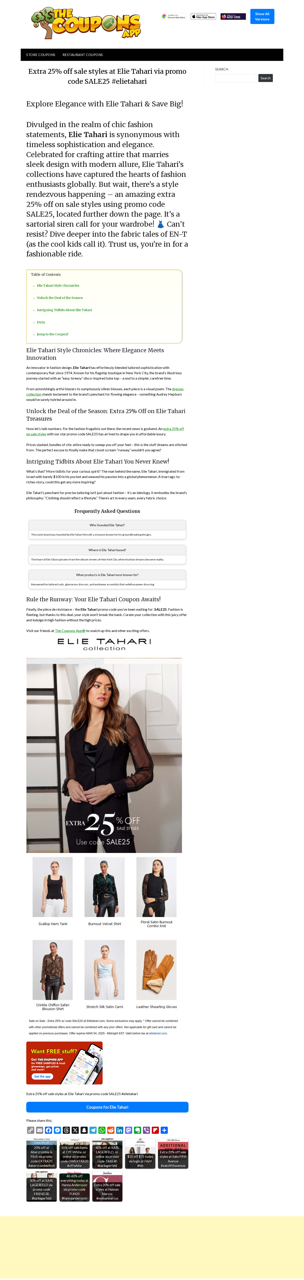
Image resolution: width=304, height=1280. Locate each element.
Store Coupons (40, 55)
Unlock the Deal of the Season (60, 298)
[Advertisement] (133, 1247)
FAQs (41, 322)
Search (221, 69)
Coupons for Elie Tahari (107, 1107)
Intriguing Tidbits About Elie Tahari (64, 310)
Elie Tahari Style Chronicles (58, 286)
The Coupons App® (70, 630)
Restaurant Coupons (83, 55)
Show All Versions (262, 16)
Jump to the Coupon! (52, 334)
